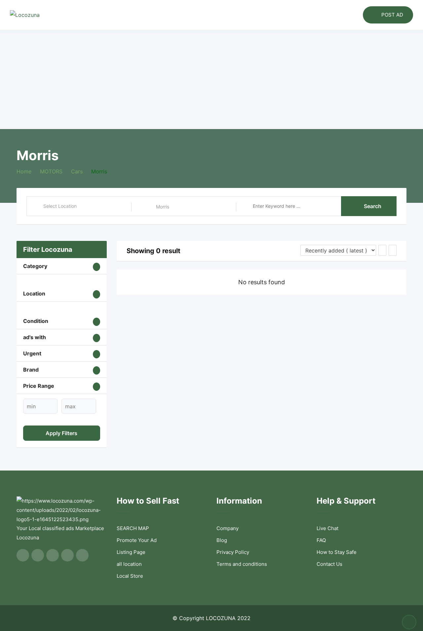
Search (372, 206)
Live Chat (327, 528)
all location (129, 564)
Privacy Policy (232, 552)
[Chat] (343, 15)
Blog (221, 540)
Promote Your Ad (137, 540)
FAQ (321, 540)
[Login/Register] (354, 15)
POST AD (392, 15)
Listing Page (131, 552)
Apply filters (61, 433)
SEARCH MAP (133, 528)
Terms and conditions (241, 564)
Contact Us (329, 564)
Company (227, 528)
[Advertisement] (211, 79)
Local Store (130, 576)
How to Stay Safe (337, 552)
